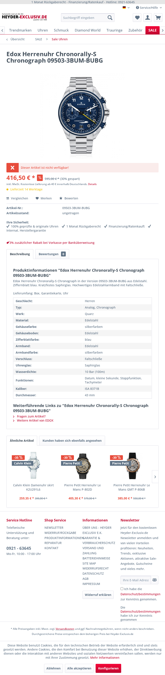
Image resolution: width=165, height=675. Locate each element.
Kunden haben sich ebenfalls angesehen (72, 440)
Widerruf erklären (98, 595)
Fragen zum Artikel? (31, 416)
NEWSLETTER (53, 528)
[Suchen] (110, 17)
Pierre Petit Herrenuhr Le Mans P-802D (82, 487)
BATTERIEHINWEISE (96, 558)
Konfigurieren (108, 668)
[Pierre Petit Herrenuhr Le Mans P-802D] (82, 466)
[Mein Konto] (147, 17)
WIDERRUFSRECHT (95, 568)
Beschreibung (20, 254)
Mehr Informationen (104, 657)
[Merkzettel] (137, 17)
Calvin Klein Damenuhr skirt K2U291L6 (33, 487)
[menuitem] (88, 17)
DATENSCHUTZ (93, 573)
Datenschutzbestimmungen (140, 594)
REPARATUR (53, 543)
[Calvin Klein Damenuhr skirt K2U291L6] (33, 466)
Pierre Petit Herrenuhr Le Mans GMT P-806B (131, 487)
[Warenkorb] (158, 17)
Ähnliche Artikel (22, 440)
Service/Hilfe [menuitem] (149, 8)
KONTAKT (51, 548)
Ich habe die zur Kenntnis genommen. (140, 594)
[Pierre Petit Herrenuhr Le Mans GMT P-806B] (131, 466)
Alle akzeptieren (79, 668)
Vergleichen (19, 198)
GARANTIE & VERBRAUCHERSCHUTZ (98, 540)
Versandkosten (65, 629)
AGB (85, 579)
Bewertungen (51, 254)
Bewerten (71, 198)
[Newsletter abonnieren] (154, 580)
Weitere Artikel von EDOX (34, 420)
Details (92, 184)
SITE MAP (89, 563)
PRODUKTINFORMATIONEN (62, 538)
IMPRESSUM (91, 584)
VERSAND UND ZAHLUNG (93, 550)
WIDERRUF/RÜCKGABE (60, 533)
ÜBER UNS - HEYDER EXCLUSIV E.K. (97, 530)
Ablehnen (53, 668)
